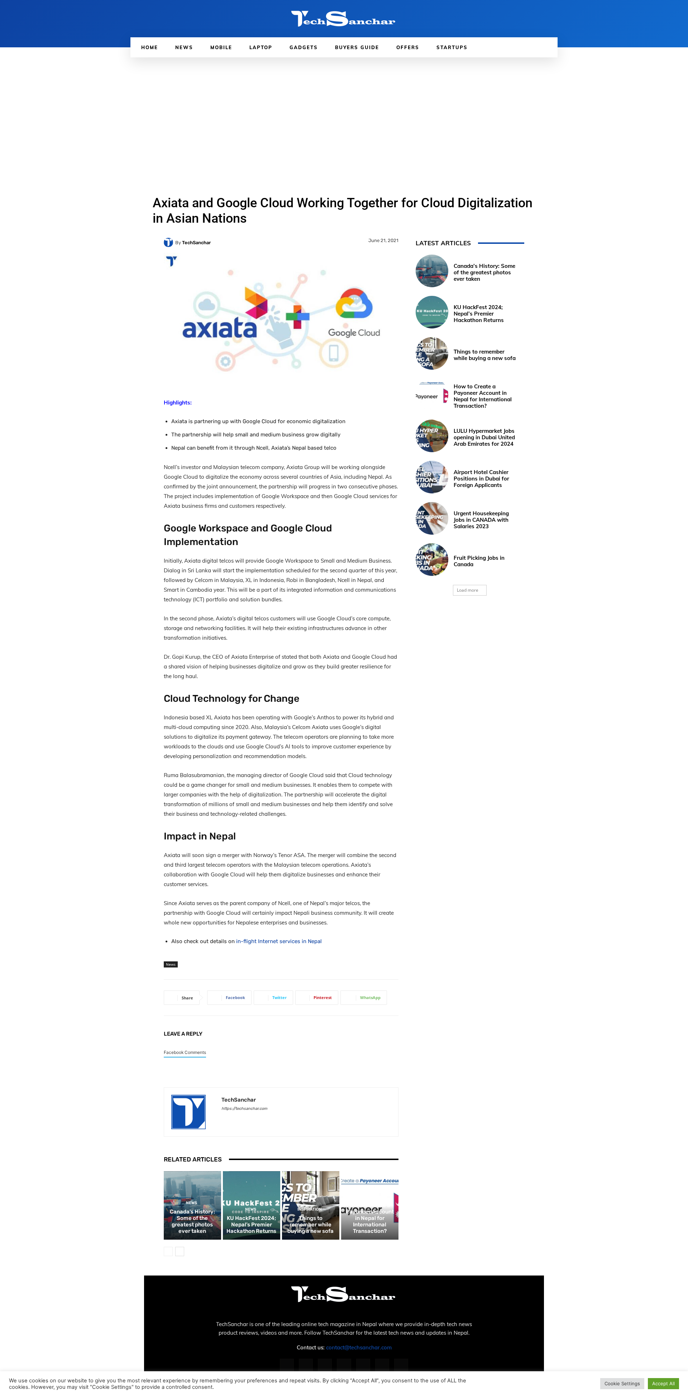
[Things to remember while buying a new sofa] (432, 353)
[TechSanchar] (169, 242)
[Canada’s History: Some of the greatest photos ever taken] (432, 271)
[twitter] (261, 1119)
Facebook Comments (185, 1052)
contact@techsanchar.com (359, 1347)
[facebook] (224, 1119)
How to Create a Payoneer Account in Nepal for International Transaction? (370, 1218)
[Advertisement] (344, 111)
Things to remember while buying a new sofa (310, 1224)
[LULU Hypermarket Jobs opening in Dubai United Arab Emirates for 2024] (432, 436)
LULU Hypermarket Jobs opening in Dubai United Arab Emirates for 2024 (484, 437)
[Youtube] (401, 1366)
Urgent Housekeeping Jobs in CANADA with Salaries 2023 (481, 520)
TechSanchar (196, 242)
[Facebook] (287, 1366)
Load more (467, 590)
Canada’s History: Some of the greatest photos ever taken (192, 1221)
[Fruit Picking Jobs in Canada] (432, 559)
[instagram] (236, 1119)
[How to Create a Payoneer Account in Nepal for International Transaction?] (432, 394)
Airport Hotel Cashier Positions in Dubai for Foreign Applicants (481, 478)
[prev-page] (168, 1251)
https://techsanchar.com (244, 1109)
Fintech (368, 1196)
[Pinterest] (344, 1366)
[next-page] (179, 1251)
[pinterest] (249, 1119)
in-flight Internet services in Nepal (279, 941)
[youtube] (274, 1119)
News (171, 964)
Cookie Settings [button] (622, 1383)
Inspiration (309, 1209)
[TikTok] (363, 1366)
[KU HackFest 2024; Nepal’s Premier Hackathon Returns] (432, 312)
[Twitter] (382, 1366)
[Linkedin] (325, 1366)
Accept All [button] (663, 1383)
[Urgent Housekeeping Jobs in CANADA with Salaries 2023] (432, 518)
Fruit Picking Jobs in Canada (479, 561)
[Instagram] (306, 1366)
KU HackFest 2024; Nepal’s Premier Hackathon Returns (251, 1224)
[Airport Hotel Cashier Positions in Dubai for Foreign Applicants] (432, 477)
